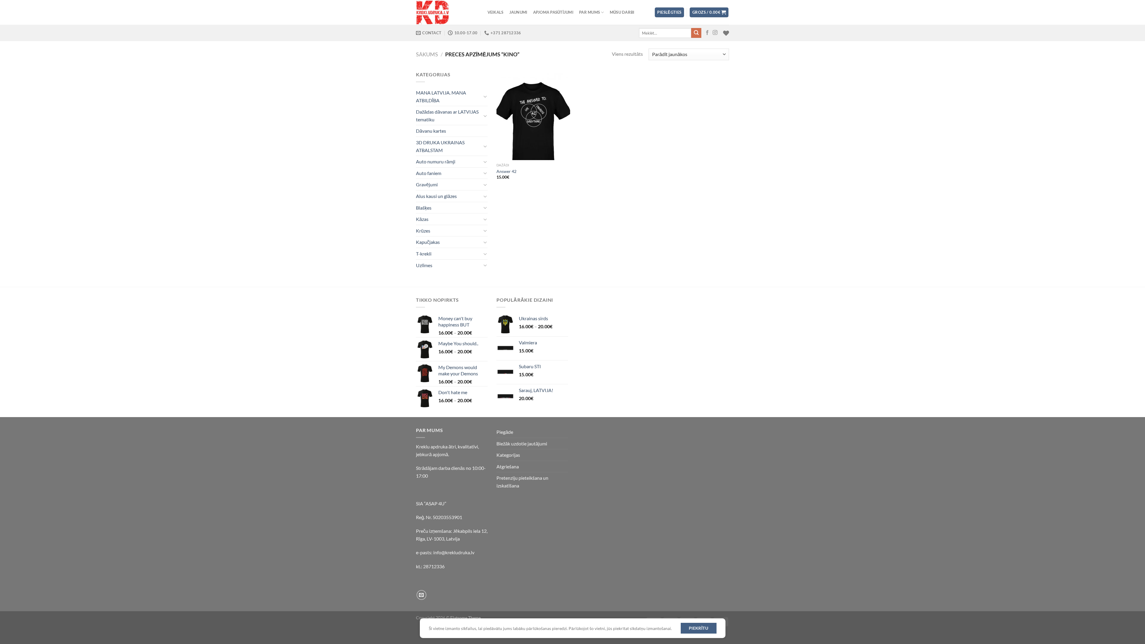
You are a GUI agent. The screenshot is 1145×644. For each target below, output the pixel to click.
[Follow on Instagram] (715, 32)
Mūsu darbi (622, 12)
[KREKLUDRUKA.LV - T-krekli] (446, 12)
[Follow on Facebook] (707, 32)
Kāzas (422, 219)
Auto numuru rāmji (435, 161)
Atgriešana (507, 466)
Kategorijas (508, 455)
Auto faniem (428, 173)
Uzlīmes (424, 265)
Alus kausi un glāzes (436, 196)
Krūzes (423, 230)
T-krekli (423, 253)
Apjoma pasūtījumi (553, 12)
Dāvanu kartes (431, 131)
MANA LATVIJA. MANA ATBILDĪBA (441, 96)
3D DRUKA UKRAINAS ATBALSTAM (440, 146)
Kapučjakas (428, 242)
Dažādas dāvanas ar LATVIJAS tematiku (447, 115)
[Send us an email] (421, 595)
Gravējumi (427, 184)
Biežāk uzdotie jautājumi (521, 443)
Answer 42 (506, 171)
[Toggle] (485, 96)
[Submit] (696, 33)
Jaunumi (518, 12)
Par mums (589, 12)
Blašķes (423, 207)
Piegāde (504, 432)
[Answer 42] (533, 115)
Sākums (427, 54)
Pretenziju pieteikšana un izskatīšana (522, 481)
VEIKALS (496, 12)
